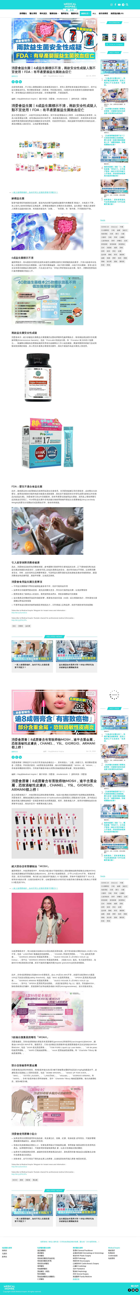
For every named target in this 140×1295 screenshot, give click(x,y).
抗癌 (125, 240)
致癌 (119, 258)
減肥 (115, 247)
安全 (14, 626)
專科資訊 (43, 13)
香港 (108, 265)
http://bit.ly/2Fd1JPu (19, 620)
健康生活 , (106, 75)
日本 (102, 247)
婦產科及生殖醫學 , (118, 104)
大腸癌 (103, 237)
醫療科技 (75, 13)
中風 (113, 230)
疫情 (102, 251)
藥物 (102, 261)
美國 (108, 258)
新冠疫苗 (104, 244)
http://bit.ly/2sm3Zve (19, 613)
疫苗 (108, 251)
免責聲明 (111, 1258)
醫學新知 (64, 13)
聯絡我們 (111, 1250)
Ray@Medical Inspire (56, 76)
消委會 (20, 626)
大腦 (122, 234)
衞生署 (109, 261)
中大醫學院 (105, 230)
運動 (115, 261)
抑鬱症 (119, 240)
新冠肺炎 (122, 244)
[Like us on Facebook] (129, 1290)
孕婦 (115, 237)
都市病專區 (103, 13)
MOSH (15, 1180)
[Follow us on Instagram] (133, 1290)
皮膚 (119, 251)
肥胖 (114, 258)
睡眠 (110, 254)
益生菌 (28, 626)
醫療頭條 (53, 13)
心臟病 (122, 237)
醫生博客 (33, 13)
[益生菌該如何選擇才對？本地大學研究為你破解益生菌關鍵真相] (76, 651)
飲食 (102, 265)
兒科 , (111, 104)
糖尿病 (122, 254)
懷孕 (113, 240)
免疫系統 (104, 234)
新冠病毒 (113, 244)
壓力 (117, 234)
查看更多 (76, 1279)
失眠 (110, 237)
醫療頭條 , (106, 164)
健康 (118, 230)
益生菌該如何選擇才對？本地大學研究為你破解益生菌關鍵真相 (76, 666)
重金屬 (35, 1180)
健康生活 (85, 13)
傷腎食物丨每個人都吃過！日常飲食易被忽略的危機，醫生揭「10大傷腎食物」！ (70, 1242)
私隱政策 (111, 1253)
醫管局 (122, 261)
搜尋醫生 (23, 13)
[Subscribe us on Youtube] (136, 1290)
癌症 (114, 251)
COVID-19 (105, 227)
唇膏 (21, 1180)
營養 (121, 247)
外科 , (111, 195)
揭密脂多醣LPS (117, 13)
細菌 (102, 258)
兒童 (111, 234)
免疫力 (125, 230)
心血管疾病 (105, 240)
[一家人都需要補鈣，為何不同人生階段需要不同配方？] (32, 651)
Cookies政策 (113, 1256)
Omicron (114, 227)
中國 (121, 227)
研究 (115, 254)
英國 (125, 258)
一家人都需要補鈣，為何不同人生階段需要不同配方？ (35, 192)
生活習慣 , (116, 195)
